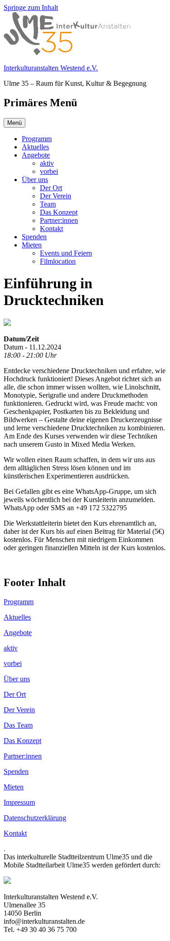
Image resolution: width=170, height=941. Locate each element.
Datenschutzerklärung (35, 818)
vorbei (49, 171)
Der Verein (55, 196)
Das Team (18, 725)
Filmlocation (58, 261)
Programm (37, 139)
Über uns (35, 179)
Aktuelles (35, 147)
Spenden (34, 237)
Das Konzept (59, 212)
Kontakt (51, 228)
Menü (14, 122)
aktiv (47, 163)
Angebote (36, 155)
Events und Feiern (66, 253)
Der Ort (51, 188)
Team (48, 204)
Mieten (32, 245)
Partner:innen (59, 220)
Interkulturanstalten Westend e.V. (51, 68)
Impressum (19, 802)
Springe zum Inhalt (31, 7)
